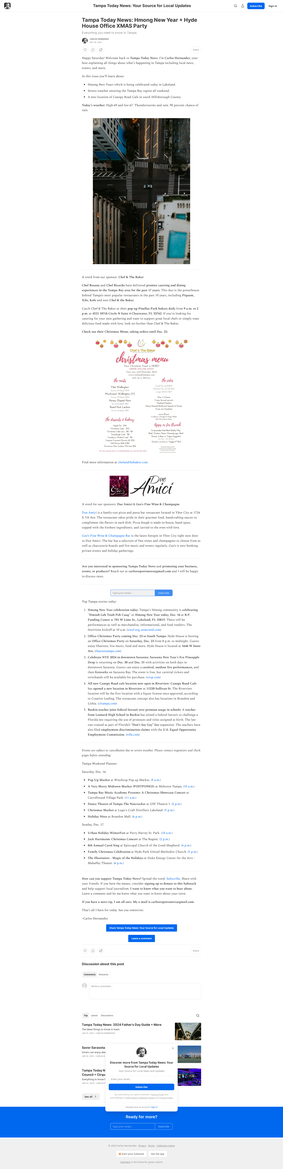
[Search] (235, 6)
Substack (125, 1162)
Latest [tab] (94, 1015)
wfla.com (133, 734)
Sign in (273, 6)
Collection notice (166, 1145)
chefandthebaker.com (133, 462)
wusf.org (133, 629)
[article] (141, 1031)
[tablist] (96, 974)
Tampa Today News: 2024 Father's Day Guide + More (121, 1025)
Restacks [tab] (103, 974)
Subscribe (256, 6)
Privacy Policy (166, 1097)
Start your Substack (133, 1153)
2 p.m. (176, 804)
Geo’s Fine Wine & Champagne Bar (106, 535)
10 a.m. (189, 786)
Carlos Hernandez (99, 39)
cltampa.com (107, 703)
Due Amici (89, 512)
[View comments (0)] (93, 50)
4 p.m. (186, 845)
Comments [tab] (89, 974)
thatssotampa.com (107, 651)
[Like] (85, 50)
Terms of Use (157, 1094)
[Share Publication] (242, 6)
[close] (173, 1048)
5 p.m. (169, 810)
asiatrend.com (150, 629)
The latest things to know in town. (101, 1029)
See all (89, 1096)
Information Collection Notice (140, 1097)
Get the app (157, 1153)
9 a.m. (156, 780)
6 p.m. (137, 816)
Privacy (142, 1145)
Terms (151, 1145)
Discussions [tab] (107, 1015)
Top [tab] (86, 1015)
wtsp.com (153, 677)
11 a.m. (130, 797)
